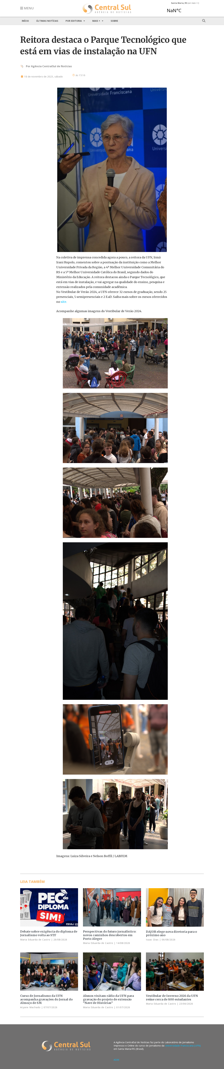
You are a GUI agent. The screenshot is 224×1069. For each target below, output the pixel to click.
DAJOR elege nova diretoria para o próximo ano (171, 933)
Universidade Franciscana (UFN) (183, 1045)
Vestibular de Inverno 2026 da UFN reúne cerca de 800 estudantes (172, 997)
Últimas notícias (47, 20)
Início (25, 20)
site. (64, 302)
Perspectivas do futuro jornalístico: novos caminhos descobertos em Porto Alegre (109, 935)
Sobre (114, 20)
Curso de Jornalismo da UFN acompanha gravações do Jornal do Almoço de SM (46, 999)
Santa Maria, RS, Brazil (183, 8)
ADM (116, 1059)
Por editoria (74, 20)
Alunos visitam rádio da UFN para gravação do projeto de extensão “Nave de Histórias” (108, 999)
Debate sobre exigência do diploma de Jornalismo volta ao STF (48, 933)
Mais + (96, 20)
